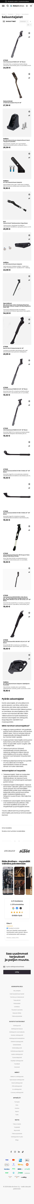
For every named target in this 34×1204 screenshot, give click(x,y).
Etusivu (3, 14)
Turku (17, 1114)
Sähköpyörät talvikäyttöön (17, 1038)
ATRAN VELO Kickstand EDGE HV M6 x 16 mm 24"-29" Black (17, 495)
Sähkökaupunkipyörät (17, 1051)
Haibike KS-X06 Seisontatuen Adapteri (17, 246)
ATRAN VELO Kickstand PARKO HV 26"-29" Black (17, 412)
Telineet (18, 14)
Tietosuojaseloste (17, 1016)
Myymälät (17, 1130)
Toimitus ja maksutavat (17, 997)
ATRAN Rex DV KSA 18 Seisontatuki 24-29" (17, 330)
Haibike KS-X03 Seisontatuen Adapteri (17, 165)
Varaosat (17, 1067)
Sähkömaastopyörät (17, 1041)
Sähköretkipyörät (17, 1048)
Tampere (17, 1102)
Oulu (17, 1105)
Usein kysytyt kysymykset (17, 994)
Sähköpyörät (17, 1025)
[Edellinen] (15, 841)
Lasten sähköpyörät (17, 1054)
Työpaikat (17, 1127)
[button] (29, 33)
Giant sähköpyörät (17, 1083)
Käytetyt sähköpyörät (17, 1060)
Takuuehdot (16, 1000)
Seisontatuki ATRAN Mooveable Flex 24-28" (17, 85)
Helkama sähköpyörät (16, 1076)
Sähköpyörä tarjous (17, 1029)
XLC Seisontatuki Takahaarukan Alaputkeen (17, 205)
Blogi (16, 1140)
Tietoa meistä (17, 1124)
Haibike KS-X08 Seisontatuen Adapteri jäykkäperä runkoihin (17, 666)
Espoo (17, 1111)
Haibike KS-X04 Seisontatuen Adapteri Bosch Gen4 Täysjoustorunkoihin (17, 123)
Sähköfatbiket (17, 1045)
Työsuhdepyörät (17, 1057)
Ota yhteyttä (16, 990)
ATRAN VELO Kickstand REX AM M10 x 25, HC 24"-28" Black (17, 624)
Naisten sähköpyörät (17, 1035)
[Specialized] (9, 850)
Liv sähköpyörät (16, 1089)
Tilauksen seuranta (16, 1010)
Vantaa (17, 1108)
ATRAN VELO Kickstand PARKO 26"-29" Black (17, 44)
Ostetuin (23, 21)
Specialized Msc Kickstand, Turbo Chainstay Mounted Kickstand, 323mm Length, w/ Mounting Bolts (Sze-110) (17, 287)
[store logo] (17, 6)
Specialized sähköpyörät (17, 1080)
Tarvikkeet (10, 14)
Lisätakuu (17, 1006)
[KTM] (24, 850)
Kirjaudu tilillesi (17, 1013)
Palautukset (17, 1003)
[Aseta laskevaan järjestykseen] (30, 21)
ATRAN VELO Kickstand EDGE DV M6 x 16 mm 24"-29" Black (17, 453)
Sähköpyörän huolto (17, 1137)
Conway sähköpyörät (17, 1092)
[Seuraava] (19, 841)
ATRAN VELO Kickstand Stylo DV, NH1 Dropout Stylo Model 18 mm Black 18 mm (17, 537)
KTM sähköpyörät (17, 1086)
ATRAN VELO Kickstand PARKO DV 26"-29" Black (17, 371)
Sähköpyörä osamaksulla (16, 1032)
